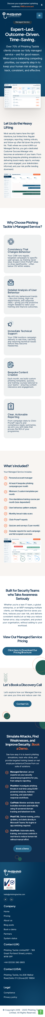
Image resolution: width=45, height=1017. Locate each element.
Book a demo (10, 929)
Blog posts (9, 925)
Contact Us (22, 703)
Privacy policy (10, 997)
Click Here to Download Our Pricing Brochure (22, 651)
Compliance (9, 993)
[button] (39, 16)
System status (10, 938)
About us (8, 920)
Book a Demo (22, 848)
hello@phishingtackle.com (14, 894)
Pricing (7, 916)
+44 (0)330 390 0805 (14, 962)
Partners (8, 934)
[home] (11, 15)
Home (6, 911)
